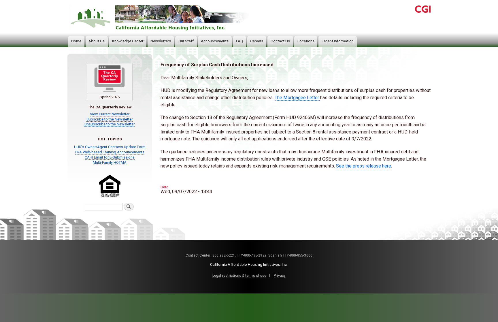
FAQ (239, 41)
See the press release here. (364, 166)
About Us (96, 41)
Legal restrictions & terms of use (239, 276)
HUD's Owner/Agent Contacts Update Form (110, 147)
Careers (256, 41)
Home (76, 41)
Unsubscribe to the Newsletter (109, 124)
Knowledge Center (127, 41)
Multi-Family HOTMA (110, 162)
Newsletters (160, 41)
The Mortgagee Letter (297, 97)
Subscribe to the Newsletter (109, 119)
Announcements (215, 41)
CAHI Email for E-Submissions (110, 157)
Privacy (280, 276)
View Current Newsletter (109, 114)
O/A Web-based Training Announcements (109, 152)
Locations (305, 41)
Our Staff (186, 41)
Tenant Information (338, 41)
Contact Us (280, 41)
